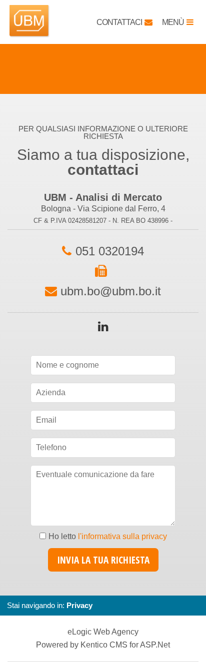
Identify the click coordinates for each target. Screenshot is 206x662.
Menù (173, 22)
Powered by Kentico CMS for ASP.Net (103, 645)
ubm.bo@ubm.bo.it (110, 291)
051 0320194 (110, 251)
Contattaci (119, 22)
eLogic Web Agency (103, 632)
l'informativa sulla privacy (122, 536)
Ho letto (107, 537)
